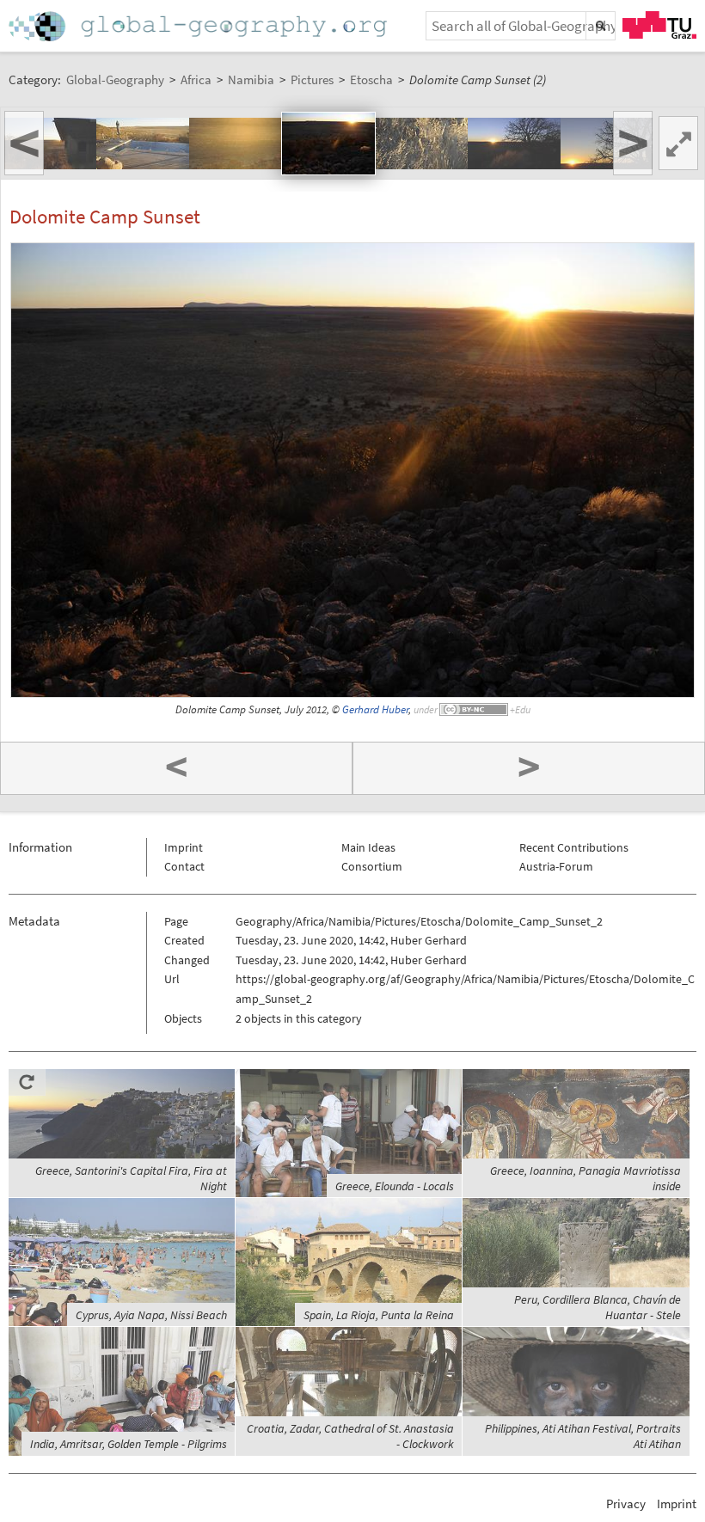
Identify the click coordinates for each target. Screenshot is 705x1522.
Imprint (183, 847)
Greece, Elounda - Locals (394, 1186)
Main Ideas (368, 847)
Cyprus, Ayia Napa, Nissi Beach (151, 1315)
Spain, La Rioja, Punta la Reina (378, 1315)
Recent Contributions (573, 847)
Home (199, 26)
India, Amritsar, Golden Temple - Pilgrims (128, 1444)
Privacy (626, 1503)
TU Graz (659, 25)
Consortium (371, 866)
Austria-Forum (556, 866)
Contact (184, 866)
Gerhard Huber (375, 709)
